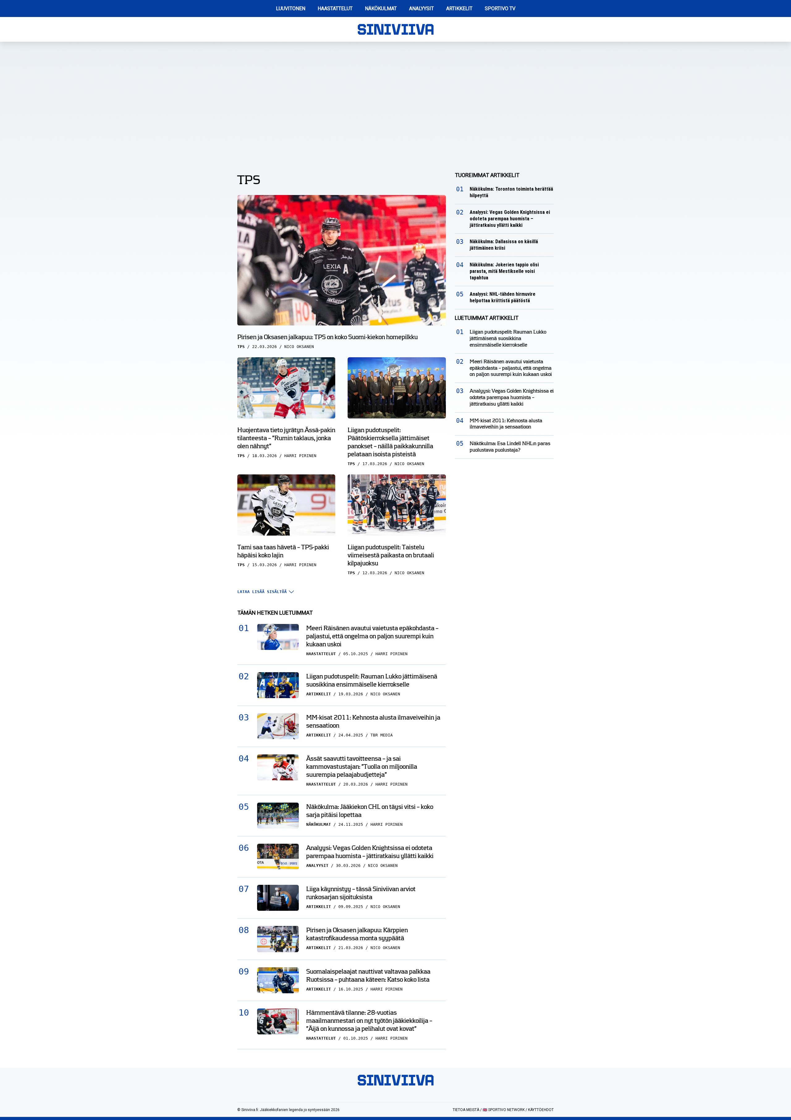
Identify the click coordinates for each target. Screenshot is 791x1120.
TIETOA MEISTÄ (466, 1110)
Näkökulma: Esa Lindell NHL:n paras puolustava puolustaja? (510, 446)
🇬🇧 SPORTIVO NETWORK (504, 1110)
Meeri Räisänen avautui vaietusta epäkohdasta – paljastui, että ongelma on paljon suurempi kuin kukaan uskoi (372, 636)
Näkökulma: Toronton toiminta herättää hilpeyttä (511, 192)
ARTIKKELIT (459, 8)
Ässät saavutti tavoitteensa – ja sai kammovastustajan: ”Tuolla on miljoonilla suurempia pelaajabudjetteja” (361, 766)
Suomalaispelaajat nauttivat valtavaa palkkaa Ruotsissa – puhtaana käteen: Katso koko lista (368, 975)
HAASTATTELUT (335, 8)
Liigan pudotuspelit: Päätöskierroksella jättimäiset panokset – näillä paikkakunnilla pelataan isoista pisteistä (390, 441)
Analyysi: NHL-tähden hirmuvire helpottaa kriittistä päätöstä (502, 297)
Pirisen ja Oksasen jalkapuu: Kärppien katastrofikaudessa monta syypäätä (357, 934)
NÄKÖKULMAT (381, 8)
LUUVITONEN (290, 8)
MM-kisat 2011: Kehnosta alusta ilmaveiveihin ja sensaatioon (373, 721)
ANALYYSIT (421, 8)
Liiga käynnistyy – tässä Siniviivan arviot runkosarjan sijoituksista (361, 892)
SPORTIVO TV (500, 8)
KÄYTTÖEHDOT (541, 1110)
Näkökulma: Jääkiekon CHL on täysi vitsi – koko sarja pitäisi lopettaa (369, 810)
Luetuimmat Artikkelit (486, 318)
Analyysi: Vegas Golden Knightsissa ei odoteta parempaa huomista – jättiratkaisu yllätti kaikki (370, 851)
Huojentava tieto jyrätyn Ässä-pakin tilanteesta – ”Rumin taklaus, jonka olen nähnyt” (286, 437)
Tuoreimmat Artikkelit (487, 175)
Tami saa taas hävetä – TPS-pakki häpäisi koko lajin (283, 551)
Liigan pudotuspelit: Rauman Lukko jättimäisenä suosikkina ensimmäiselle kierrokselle (371, 680)
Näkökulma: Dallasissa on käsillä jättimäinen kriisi (504, 245)
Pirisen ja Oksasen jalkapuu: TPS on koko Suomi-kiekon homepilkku (327, 336)
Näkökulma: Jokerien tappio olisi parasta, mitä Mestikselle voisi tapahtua (504, 271)
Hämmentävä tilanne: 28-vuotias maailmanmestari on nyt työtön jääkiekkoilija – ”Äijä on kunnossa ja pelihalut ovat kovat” (369, 1020)
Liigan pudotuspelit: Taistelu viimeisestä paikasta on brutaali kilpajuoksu (391, 555)
